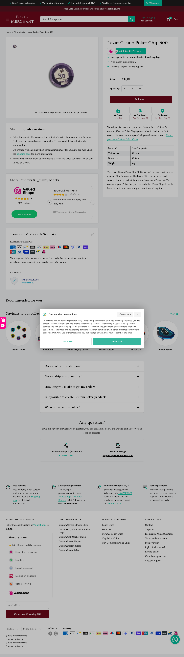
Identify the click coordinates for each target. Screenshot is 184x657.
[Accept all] (137, 314)
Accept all (117, 341)
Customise (67, 341)
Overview (126, 314)
